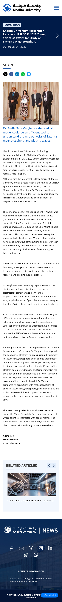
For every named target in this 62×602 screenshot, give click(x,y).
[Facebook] (12, 548)
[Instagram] (41, 548)
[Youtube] (21, 548)
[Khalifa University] (31, 532)
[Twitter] (31, 548)
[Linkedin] (50, 548)
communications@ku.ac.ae (23, 581)
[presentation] (49, 465)
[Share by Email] (28, 74)
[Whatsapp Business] (36, 555)
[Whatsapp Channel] (26, 555)
